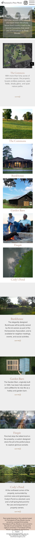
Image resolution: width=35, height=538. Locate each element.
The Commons (17, 141)
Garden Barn (18, 210)
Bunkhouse (17, 175)
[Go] (32, 64)
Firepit (18, 245)
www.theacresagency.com (17, 536)
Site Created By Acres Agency (18, 535)
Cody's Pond (18, 279)
